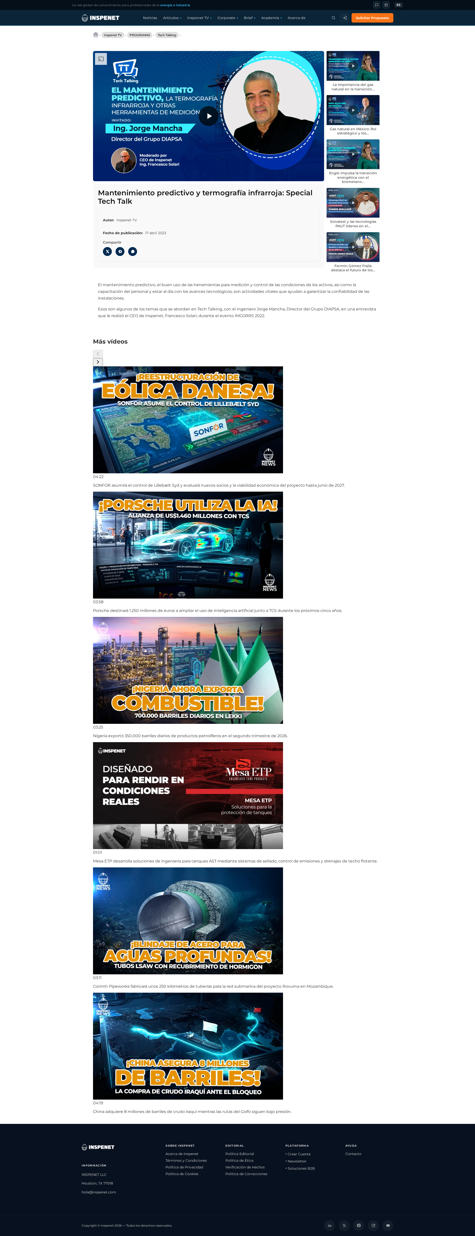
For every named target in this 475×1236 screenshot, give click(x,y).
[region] (208, 116)
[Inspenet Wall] (386, 4)
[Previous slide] (98, 354)
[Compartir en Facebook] (120, 251)
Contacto (353, 1154)
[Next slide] (98, 362)
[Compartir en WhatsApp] (132, 251)
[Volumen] (111, 174)
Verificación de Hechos (245, 1167)
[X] (344, 1225)
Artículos (171, 18)
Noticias (150, 18)
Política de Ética (239, 1160)
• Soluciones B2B (300, 1168)
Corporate (226, 18)
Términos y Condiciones (186, 1160)
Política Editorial (239, 1154)
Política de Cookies (182, 1174)
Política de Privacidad (184, 1167)
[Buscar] (333, 18)
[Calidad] (295, 174)
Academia (270, 18)
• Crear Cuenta (297, 1154)
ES (399, 5)
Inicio (95, 35)
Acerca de (297, 18)
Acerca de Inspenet (182, 1154)
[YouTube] (387, 1225)
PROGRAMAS (140, 35)
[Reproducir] (208, 116)
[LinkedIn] (329, 1225)
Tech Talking (167, 35)
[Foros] (376, 4)
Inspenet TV (198, 18)
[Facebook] (358, 1225)
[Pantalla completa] (316, 174)
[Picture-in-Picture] (305, 174)
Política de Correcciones (246, 1174)
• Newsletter (296, 1161)
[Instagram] (373, 1225)
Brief (248, 18)
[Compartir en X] (107, 251)
